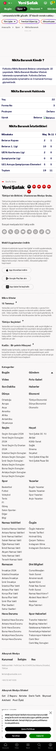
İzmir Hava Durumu (11, 627)
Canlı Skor (34, 639)
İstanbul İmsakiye (10, 574)
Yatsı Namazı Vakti (11, 556)
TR (29, 187)
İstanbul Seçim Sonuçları (14, 453)
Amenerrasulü (36, 578)
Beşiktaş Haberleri (38, 624)
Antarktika (7, 419)
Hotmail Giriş (35, 536)
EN (34, 187)
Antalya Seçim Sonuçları (14, 472)
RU (49, 187)
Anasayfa (6, 27)
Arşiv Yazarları (36, 498)
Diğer (4, 514)
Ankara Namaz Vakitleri (13, 532)
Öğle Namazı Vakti (11, 544)
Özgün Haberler (36, 529)
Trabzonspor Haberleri (40, 635)
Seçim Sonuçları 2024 (13, 434)
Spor (17, 27)
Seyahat (33, 453)
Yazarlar (34, 481)
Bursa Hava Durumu (11, 631)
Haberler (34, 387)
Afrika (5, 415)
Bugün (6, 373)
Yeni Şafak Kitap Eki (39, 457)
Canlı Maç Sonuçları (38, 643)
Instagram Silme (37, 544)
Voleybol (6, 495)
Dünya (5, 394)
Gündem (34, 373)
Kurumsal (7, 659)
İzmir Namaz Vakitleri (12, 536)
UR (29, 191)
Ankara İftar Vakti (10, 590)
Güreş (5, 506)
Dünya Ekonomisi (37, 404)
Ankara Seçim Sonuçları (13, 457)
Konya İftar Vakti (10, 593)
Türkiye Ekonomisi (38, 400)
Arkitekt (6, 700)
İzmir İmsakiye (9, 582)
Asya (4, 407)
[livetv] (45, 3)
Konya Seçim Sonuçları (13, 476)
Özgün (33, 523)
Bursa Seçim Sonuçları (13, 468)
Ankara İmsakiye (10, 578)
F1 (3, 502)
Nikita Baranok (32, 27)
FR (44, 187)
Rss (33, 659)
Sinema (33, 449)
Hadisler (33, 601)
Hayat (32, 428)
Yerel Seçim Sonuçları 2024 (13, 440)
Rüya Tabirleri (35, 605)
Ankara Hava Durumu (12, 624)
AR (39, 187)
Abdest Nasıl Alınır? (38, 597)
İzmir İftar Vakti (9, 601)
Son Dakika (8, 387)
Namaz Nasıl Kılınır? (38, 593)
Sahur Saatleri (9, 609)
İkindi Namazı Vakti (11, 548)
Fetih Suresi (35, 590)
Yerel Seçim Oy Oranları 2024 (13, 447)
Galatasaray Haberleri (39, 627)
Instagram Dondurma (39, 548)
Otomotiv (33, 407)
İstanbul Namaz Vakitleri (14, 529)
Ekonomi (34, 394)
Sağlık (32, 445)
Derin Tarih (34, 696)
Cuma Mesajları (36, 570)
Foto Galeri (35, 380)
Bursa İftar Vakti (10, 597)
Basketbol (7, 487)
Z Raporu (12, 696)
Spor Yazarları (36, 495)
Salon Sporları (9, 510)
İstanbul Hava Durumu (12, 620)
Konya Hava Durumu (12, 639)
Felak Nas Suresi (37, 586)
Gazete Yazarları (37, 491)
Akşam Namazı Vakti (12, 552)
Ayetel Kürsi (35, 582)
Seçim (5, 428)
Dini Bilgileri (36, 564)
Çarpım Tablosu (36, 540)
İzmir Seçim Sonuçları (12, 461)
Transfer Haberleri (38, 620)
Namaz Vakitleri (11, 523)
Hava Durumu (10, 614)
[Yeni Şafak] (28, 3)
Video (5, 380)
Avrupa (5, 404)
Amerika (6, 411)
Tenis (4, 498)
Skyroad (46, 696)
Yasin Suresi (35, 574)
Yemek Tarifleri (36, 532)
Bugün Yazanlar (36, 487)
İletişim (22, 659)
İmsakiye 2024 (9, 570)
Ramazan (7, 564)
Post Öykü (18, 700)
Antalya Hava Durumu (12, 635)
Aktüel (32, 438)
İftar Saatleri (8, 605)
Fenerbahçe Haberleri (40, 631)
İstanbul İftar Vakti (11, 586)
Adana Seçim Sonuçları (13, 464)
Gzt (4, 696)
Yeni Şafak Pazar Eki (39, 461)
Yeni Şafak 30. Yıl (37, 434)
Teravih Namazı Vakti (12, 559)
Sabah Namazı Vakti (11, 540)
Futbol (5, 491)
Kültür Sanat (35, 441)
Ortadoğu (6, 400)
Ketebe (23, 696)
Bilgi (4, 518)
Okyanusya (7, 423)
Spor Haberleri (37, 614)
